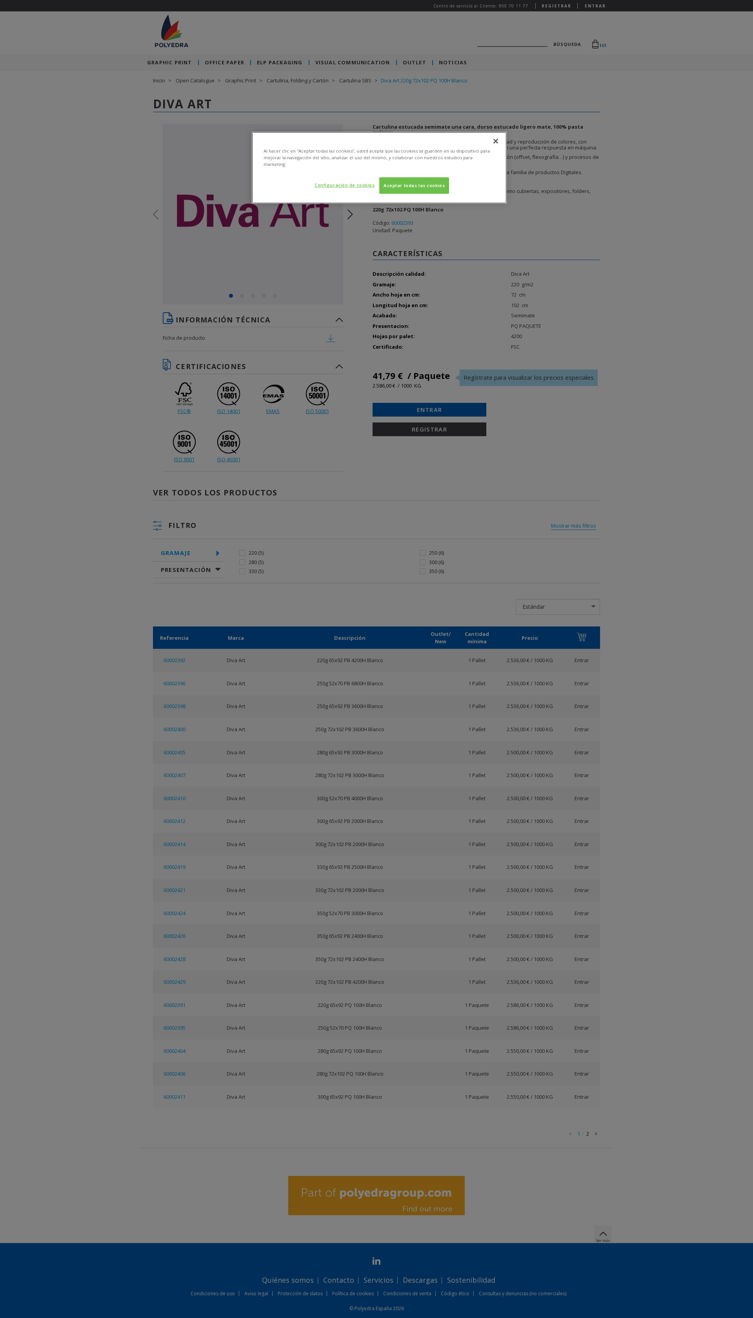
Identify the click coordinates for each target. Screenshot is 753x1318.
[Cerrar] (495, 141)
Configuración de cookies (345, 185)
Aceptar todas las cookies (414, 185)
